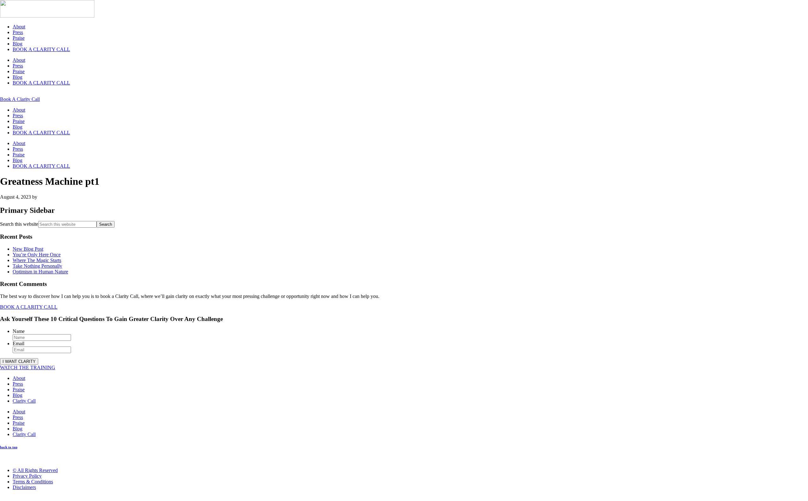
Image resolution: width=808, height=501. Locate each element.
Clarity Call (24, 401)
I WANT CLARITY (19, 361)
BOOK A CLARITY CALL (41, 49)
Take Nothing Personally (37, 266)
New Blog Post (28, 249)
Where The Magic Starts (37, 260)
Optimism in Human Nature (40, 271)
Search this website (19, 224)
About (19, 26)
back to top (8, 447)
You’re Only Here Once (37, 254)
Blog (17, 43)
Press (18, 32)
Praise (19, 38)
